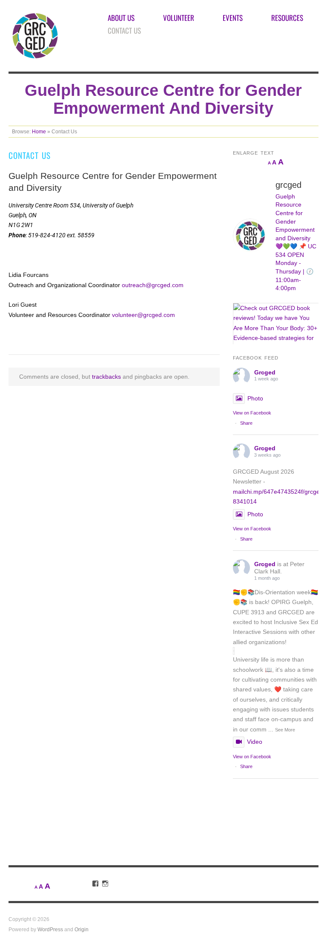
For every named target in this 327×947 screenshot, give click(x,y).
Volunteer (178, 18)
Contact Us (124, 31)
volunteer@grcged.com (143, 314)
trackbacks (106, 376)
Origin (82, 929)
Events (233, 18)
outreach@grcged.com (153, 285)
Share (246, 423)
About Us (121, 18)
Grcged (264, 372)
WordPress (50, 929)
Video (254, 741)
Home (39, 131)
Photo (255, 398)
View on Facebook (252, 412)
